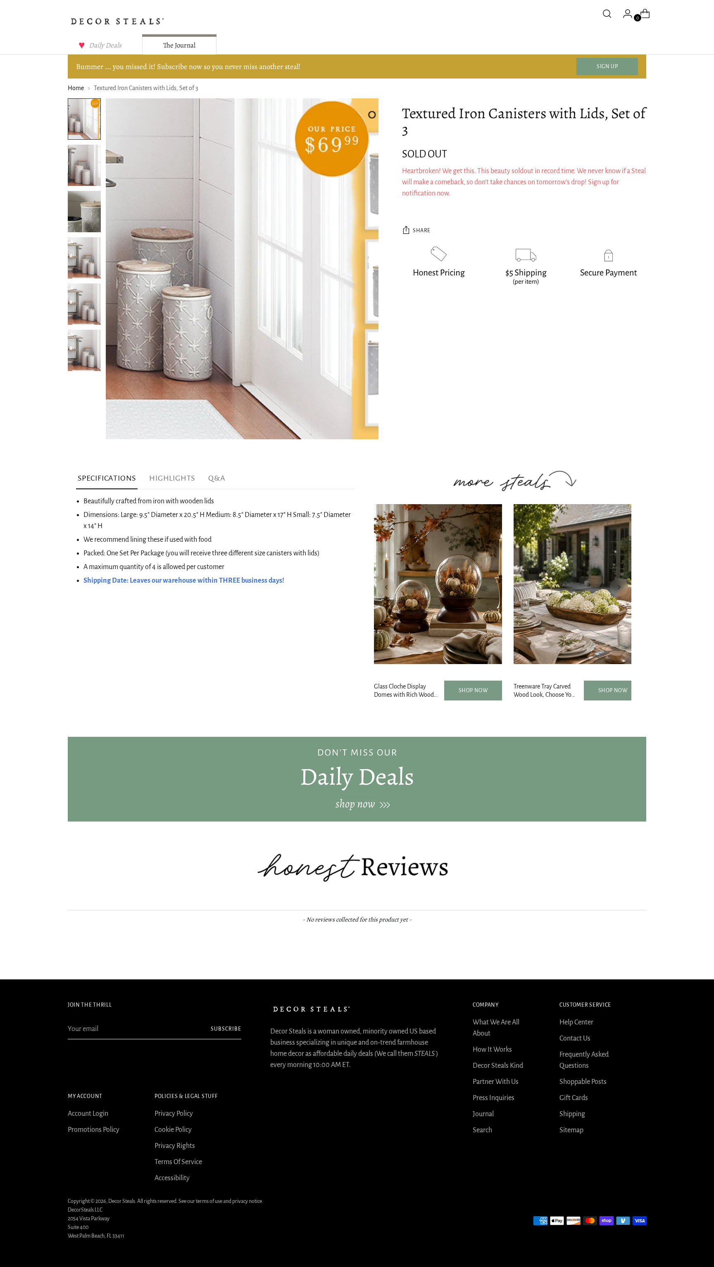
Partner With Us (496, 1082)
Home (76, 88)
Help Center (576, 1022)
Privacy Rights (175, 1146)
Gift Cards (573, 1098)
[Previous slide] (386, 587)
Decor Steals (121, 1201)
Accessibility (172, 1178)
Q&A (216, 478)
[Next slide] (619, 587)
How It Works (492, 1049)
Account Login (88, 1113)
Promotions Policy (93, 1130)
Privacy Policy (174, 1113)
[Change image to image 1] (84, 119)
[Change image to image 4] (84, 258)
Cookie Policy (173, 1130)
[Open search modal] (607, 13)
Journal (483, 1114)
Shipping (572, 1114)
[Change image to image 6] (84, 350)
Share (422, 231)
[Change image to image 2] (84, 165)
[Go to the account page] (624, 13)
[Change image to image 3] (84, 211)
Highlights (172, 478)
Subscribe (226, 1029)
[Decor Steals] (117, 21)
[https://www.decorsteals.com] (357, 779)
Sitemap (571, 1130)
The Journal (179, 45)
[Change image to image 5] (84, 304)
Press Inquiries (493, 1098)
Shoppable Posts (583, 1082)
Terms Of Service (178, 1162)
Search (482, 1130)
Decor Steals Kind (498, 1065)
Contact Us (574, 1038)
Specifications (107, 478)
